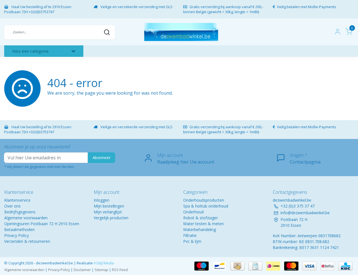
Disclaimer (82, 269)
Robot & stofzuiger (200, 217)
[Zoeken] (107, 32)
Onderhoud (193, 212)
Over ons (12, 206)
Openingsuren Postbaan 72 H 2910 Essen (41, 223)
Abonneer (101, 157)
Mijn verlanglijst (108, 212)
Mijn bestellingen (109, 206)
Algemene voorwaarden (26, 217)
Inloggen (101, 200)
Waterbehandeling (199, 229)
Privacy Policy (16, 235)
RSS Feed (120, 269)
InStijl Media (103, 262)
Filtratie (190, 235)
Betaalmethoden (19, 229)
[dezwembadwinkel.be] (181, 32)
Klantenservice (17, 200)
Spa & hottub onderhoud (205, 206)
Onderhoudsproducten (203, 200)
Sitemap (101, 269)
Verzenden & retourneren (27, 241)
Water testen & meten (203, 223)
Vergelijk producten (111, 217)
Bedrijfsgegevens (20, 212)
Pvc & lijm (192, 241)
